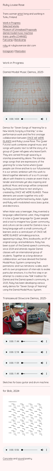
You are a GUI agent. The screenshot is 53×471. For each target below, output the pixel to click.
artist (20, 13)
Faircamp (8, 39)
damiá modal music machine (18, 33)
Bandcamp (20, 39)
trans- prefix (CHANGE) (15, 36)
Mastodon (20, 51)
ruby (5, 45)
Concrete (8, 458)
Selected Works (11, 26)
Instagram (8, 51)
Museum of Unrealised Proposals (20, 29)
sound (21, 458)
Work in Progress (11, 22)
